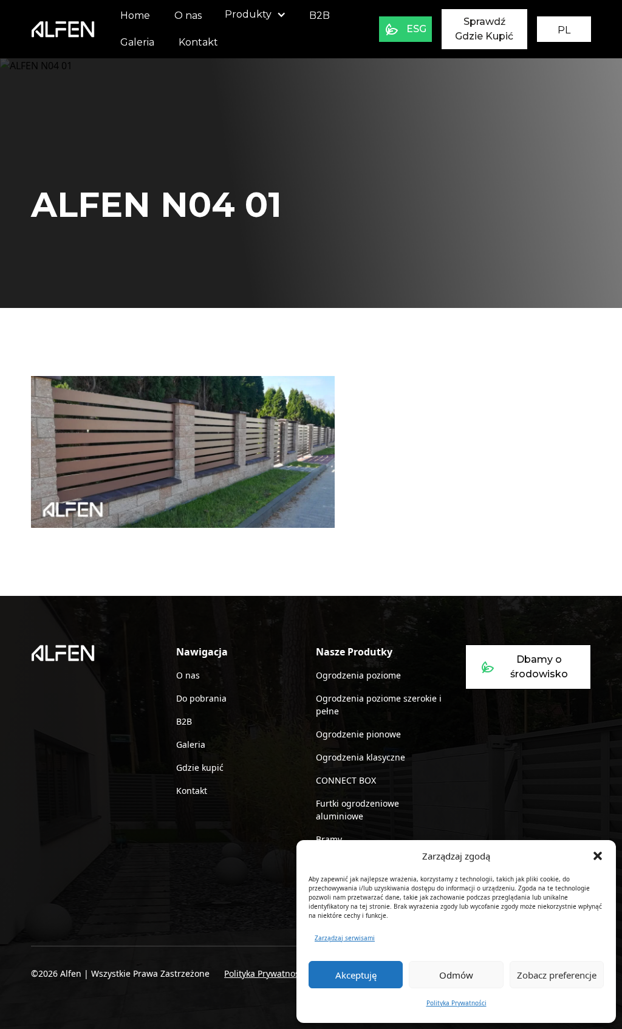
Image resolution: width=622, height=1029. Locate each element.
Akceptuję (356, 975)
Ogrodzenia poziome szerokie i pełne (379, 704)
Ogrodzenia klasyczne (360, 757)
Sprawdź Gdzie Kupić (484, 29)
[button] (598, 856)
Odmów (456, 975)
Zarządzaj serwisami (345, 938)
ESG (416, 29)
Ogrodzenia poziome (358, 675)
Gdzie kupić (200, 767)
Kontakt (198, 42)
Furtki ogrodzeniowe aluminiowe (357, 810)
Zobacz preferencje (556, 975)
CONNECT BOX (346, 780)
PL (564, 30)
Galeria (137, 42)
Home (135, 15)
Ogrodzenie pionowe (358, 734)
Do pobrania (201, 698)
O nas (188, 15)
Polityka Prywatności (456, 1003)
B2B (319, 15)
